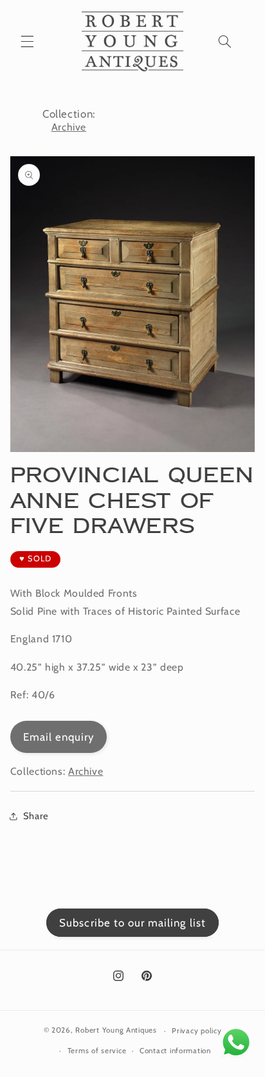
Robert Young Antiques (115, 1030)
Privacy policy (196, 1030)
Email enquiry (59, 736)
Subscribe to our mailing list (132, 922)
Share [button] (36, 816)
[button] (27, 41)
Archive (68, 127)
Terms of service (97, 1050)
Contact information (175, 1050)
